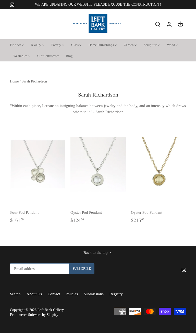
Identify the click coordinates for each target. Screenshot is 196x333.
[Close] (181, 229)
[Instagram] (150, 308)
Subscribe (163, 292)
